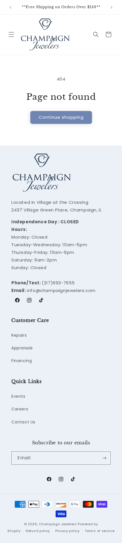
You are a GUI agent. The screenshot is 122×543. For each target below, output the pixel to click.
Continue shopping (61, 117)
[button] (11, 34)
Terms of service (99, 531)
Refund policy (38, 531)
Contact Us (23, 422)
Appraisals (22, 348)
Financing (21, 361)
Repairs (19, 335)
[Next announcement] (111, 7)
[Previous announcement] (10, 7)
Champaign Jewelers (58, 524)
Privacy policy (67, 531)
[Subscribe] (104, 458)
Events (18, 396)
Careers (19, 409)
